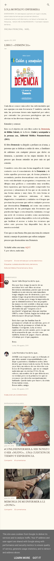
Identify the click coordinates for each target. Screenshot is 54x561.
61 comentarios (20, 460)
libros (31, 268)
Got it (37, 557)
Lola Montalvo (18, 353)
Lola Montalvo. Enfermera (22, 9)
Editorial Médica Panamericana (16, 268)
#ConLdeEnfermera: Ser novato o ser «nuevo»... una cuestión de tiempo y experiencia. (27, 452)
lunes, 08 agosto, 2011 (20, 345)
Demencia (45, 129)
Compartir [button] (8, 261)
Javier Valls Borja (19, 281)
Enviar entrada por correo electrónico (28, 261)
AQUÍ (27, 247)
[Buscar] (48, 4)
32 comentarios (20, 509)
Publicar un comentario (15, 395)
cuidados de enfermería (20, 264)
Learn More (22, 557)
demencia (33, 264)
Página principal (13, 29)
